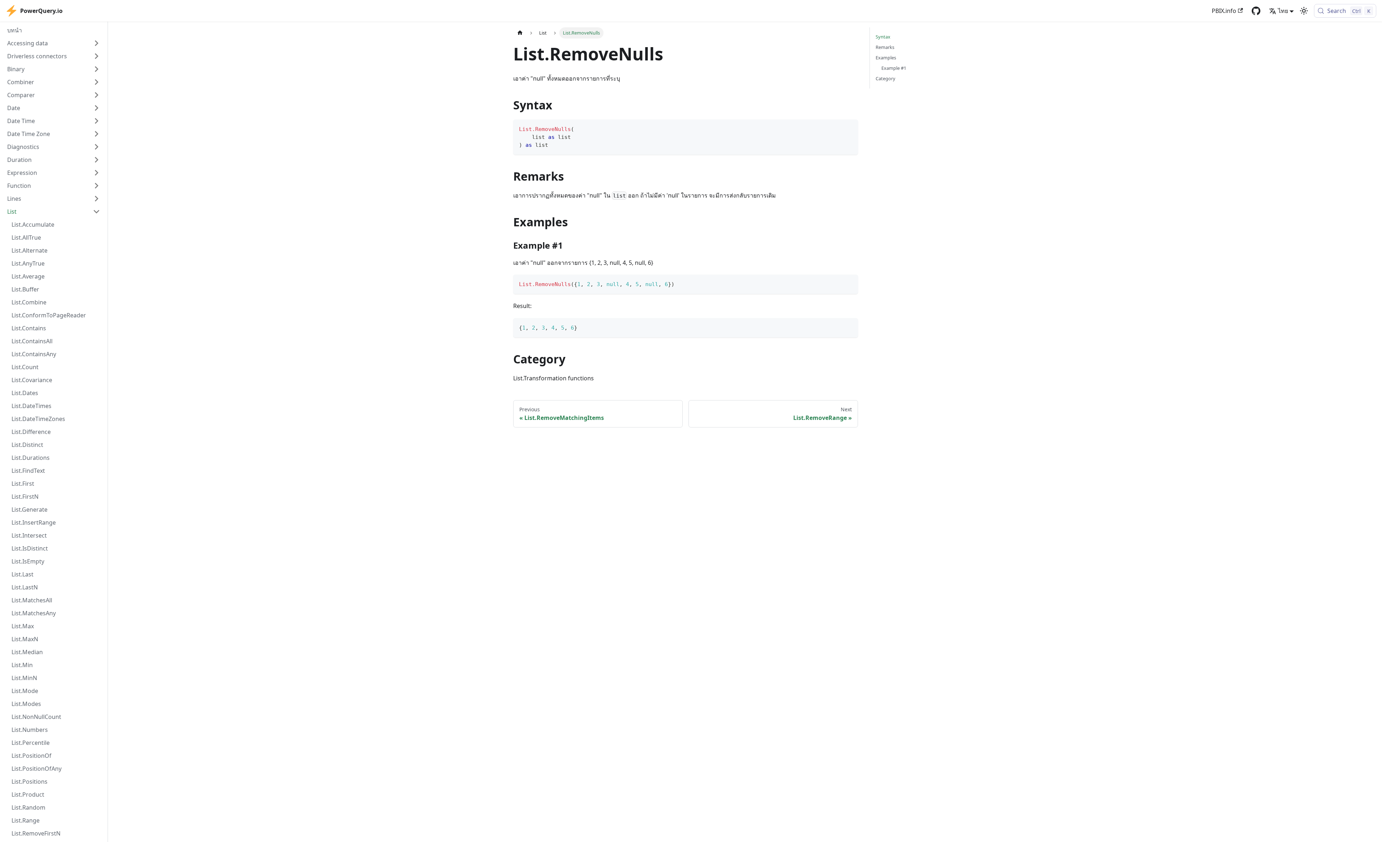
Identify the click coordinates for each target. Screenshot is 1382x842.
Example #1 (893, 68)
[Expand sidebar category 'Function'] (96, 185)
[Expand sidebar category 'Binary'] (96, 69)
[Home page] (520, 33)
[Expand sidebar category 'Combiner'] (96, 82)
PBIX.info (1224, 11)
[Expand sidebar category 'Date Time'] (96, 121)
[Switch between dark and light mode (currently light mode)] (1304, 11)
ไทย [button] (1283, 11)
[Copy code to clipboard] (849, 128)
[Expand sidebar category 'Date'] (96, 108)
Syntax (883, 36)
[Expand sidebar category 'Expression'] (96, 172)
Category (885, 78)
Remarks (885, 47)
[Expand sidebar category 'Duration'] (96, 160)
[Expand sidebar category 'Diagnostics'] (96, 147)
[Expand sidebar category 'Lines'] (96, 198)
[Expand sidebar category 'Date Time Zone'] (96, 134)
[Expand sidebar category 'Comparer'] (96, 95)
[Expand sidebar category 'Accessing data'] (96, 43)
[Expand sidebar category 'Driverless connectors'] (96, 56)
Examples (886, 57)
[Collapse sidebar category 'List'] (96, 211)
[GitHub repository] (1256, 11)
